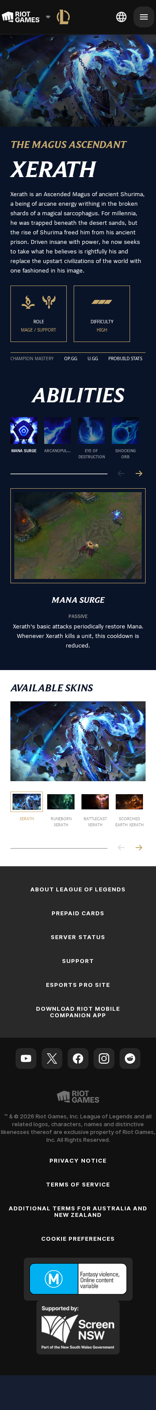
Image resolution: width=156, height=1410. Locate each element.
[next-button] (139, 474)
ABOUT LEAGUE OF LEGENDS (78, 889)
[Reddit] (130, 1058)
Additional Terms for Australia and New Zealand (78, 1211)
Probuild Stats (125, 359)
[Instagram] (104, 1058)
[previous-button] (121, 474)
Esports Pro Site (78, 984)
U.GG (93, 359)
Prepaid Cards (78, 913)
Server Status (78, 936)
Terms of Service (78, 1184)
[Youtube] (26, 1058)
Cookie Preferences (78, 1238)
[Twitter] (52, 1058)
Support (78, 960)
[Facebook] (78, 1058)
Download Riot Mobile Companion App (78, 1012)
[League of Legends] (63, 17)
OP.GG (70, 359)
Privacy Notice (78, 1160)
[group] (74, 438)
